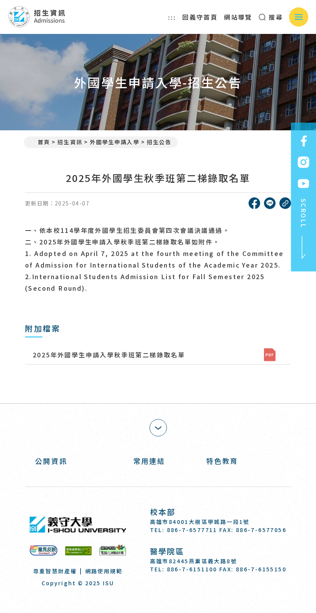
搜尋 (274, 17)
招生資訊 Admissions (36, 17)
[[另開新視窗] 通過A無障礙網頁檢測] (78, 550)
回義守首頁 (200, 17)
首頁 (44, 142)
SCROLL (303, 213)
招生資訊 (69, 142)
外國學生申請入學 (115, 142)
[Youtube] (194, 591)
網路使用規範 (104, 571)
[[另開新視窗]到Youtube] (303, 183)
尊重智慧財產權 (55, 571)
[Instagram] (175, 591)
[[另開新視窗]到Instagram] (303, 162)
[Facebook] (156, 591)
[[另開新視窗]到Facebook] (303, 141)
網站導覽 (238, 17)
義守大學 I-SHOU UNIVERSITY (78, 525)
